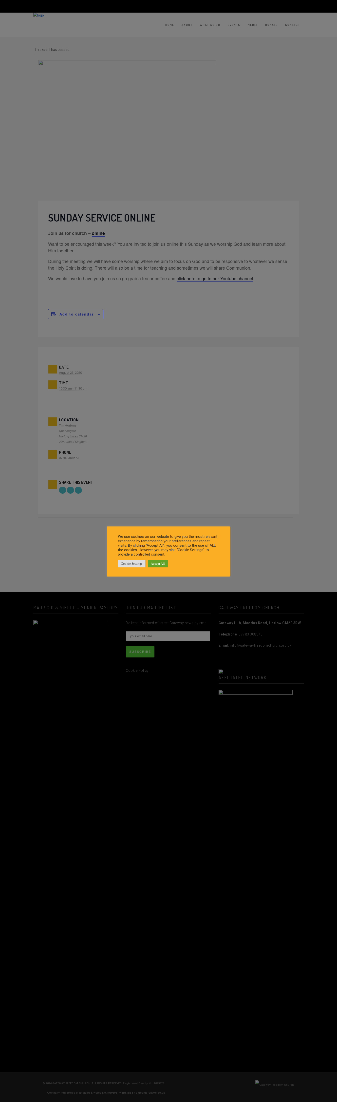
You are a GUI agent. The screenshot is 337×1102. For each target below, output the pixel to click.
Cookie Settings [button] (131, 563)
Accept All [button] (158, 563)
